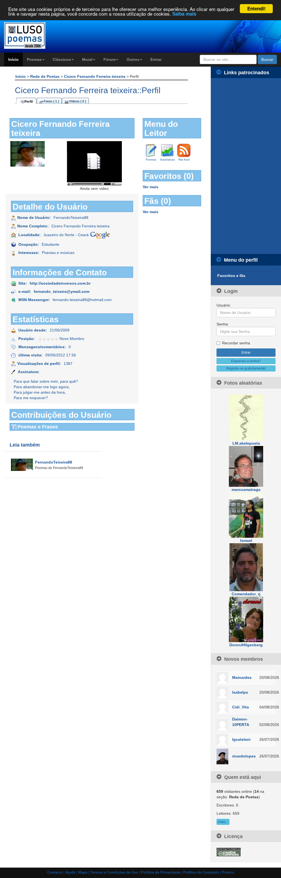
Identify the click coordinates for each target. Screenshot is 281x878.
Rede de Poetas (45, 76)
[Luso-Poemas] (35, 35)
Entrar (156, 59)
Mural (87, 59)
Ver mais (150, 187)
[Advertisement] (246, 166)
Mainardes (242, 677)
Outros (133, 59)
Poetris (228, 872)
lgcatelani (241, 739)
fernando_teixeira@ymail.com (61, 291)
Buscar (267, 59)
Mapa (82, 872)
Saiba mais (184, 13)
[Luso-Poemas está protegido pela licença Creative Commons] (229, 852)
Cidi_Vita (240, 707)
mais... (223, 822)
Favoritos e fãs (231, 275)
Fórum (109, 59)
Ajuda (70, 872)
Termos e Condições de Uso (114, 872)
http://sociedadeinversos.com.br (60, 283)
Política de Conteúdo (201, 872)
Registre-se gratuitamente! (246, 368)
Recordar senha (236, 343)
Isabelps (240, 692)
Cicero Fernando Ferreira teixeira (95, 76)
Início (13, 59)
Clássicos (62, 59)
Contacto (54, 872)
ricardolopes (244, 756)
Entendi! (256, 8)
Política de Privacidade (160, 872)
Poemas (34, 59)
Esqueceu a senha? (246, 361)
